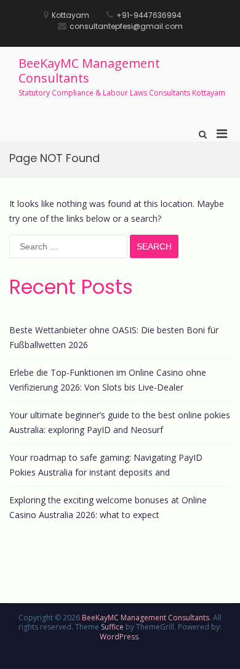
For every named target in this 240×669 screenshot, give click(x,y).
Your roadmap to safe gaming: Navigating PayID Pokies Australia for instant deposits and (105, 465)
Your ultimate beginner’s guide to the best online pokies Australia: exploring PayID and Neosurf (119, 422)
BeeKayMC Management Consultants (89, 70)
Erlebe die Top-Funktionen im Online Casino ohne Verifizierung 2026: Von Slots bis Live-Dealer (107, 380)
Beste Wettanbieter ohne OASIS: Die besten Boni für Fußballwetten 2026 (113, 337)
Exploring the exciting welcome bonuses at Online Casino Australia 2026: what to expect (108, 507)
